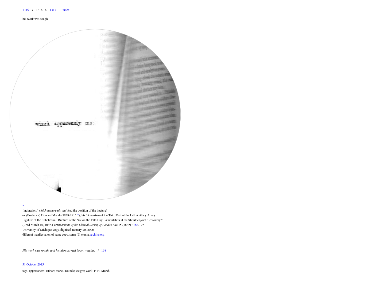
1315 (25, 9)
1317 (53, 9)
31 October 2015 (33, 264)
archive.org (97, 234)
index (66, 9)
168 (135, 225)
